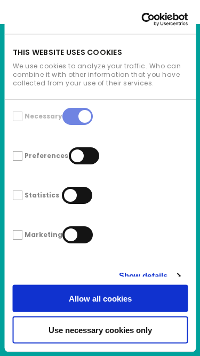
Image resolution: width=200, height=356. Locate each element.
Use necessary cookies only (100, 329)
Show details (142, 275)
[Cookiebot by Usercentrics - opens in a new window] (142, 19)
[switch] (83, 155)
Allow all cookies (100, 298)
